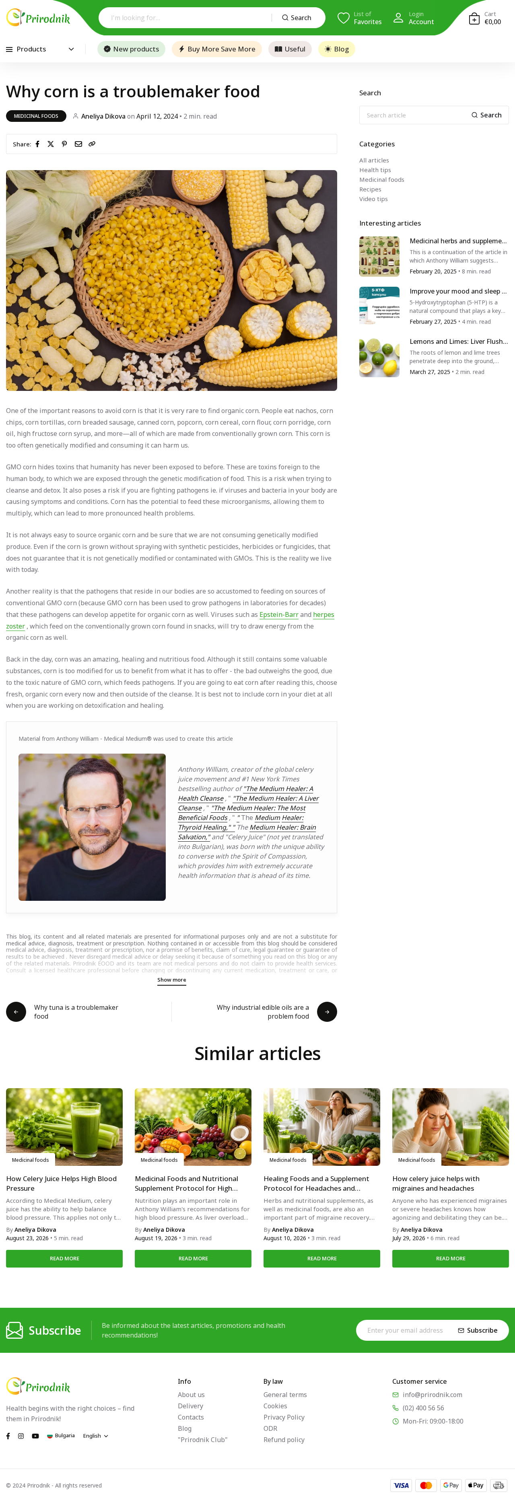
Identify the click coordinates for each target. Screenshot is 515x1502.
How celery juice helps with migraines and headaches (436, 1183)
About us (191, 1394)
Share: (22, 144)
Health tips (375, 170)
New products (136, 48)
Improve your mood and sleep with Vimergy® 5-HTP (459, 291)
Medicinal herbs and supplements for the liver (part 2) (459, 241)
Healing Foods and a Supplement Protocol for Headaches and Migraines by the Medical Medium (318, 1183)
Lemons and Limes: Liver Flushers (458, 342)
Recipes (370, 189)
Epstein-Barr (279, 614)
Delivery (190, 1405)
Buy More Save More (221, 48)
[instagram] (21, 1435)
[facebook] (39, 143)
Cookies (275, 1405)
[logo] (38, 17)
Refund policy (284, 1439)
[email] (80, 143)
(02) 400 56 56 (423, 1407)
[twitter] (52, 143)
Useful (294, 48)
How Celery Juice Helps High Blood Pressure (61, 1183)
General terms (285, 1394)
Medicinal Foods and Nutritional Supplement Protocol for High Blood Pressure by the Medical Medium (186, 1183)
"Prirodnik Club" (203, 1439)
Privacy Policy (284, 1417)
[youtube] (35, 1435)
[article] (379, 256)
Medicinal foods (36, 116)
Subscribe (482, 1330)
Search (301, 17)
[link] (92, 144)
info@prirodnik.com (432, 1394)
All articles (374, 160)
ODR (270, 1428)
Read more (64, 1258)
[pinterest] (66, 143)
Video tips (373, 199)
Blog (341, 48)
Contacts (191, 1417)
